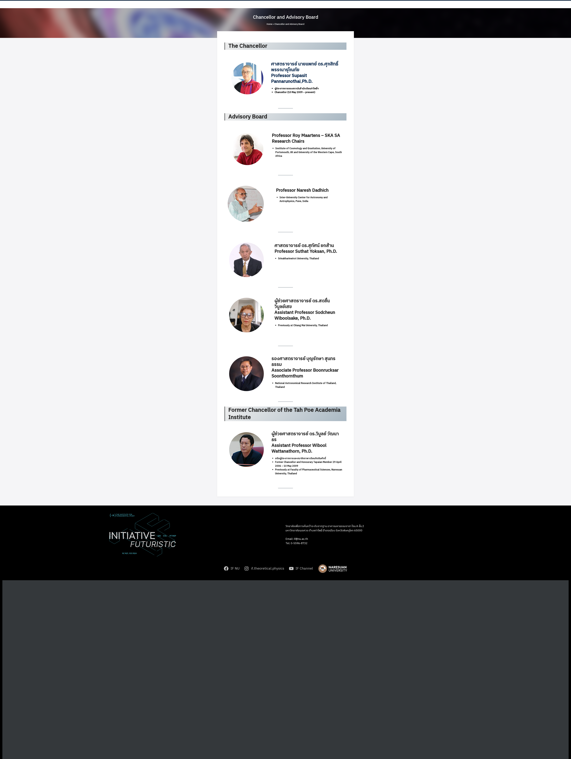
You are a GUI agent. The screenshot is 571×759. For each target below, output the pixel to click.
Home (269, 24)
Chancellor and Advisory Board (285, 17)
